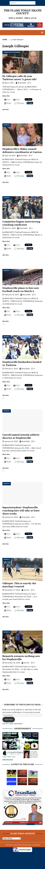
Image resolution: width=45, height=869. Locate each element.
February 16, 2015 (12, 295)
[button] (41, 32)
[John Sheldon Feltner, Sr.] (22, 773)
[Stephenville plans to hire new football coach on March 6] (22, 277)
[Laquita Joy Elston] (22, 781)
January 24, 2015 (11, 441)
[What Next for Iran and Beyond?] (11, 781)
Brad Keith (22, 83)
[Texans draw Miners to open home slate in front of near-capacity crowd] (11, 773)
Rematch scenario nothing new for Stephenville (21, 657)
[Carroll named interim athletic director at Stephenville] (22, 420)
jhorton (26, 590)
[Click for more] (8, 92)
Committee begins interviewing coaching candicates (21, 223)
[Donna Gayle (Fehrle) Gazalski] (33, 781)
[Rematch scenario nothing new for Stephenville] (22, 642)
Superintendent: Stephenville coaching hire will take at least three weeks (20, 510)
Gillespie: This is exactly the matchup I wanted (19, 585)
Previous (5, 807)
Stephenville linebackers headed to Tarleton (21, 363)
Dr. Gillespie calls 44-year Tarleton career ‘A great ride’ (19, 77)
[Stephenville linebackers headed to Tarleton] (22, 347)
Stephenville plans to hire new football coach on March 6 (20, 289)
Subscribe (8, 719)
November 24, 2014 (12, 663)
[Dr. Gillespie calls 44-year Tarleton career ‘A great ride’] (22, 62)
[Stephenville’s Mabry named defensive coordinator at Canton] (22, 134)
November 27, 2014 (12, 590)
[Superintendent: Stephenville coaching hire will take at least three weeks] (22, 493)
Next (39, 807)
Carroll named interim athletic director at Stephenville (20, 436)
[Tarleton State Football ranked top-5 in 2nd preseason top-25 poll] (33, 773)
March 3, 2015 (10, 228)
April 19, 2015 (10, 155)
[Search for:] (22, 3)
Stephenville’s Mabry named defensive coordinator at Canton (22, 150)
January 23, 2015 (11, 517)
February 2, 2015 (11, 369)
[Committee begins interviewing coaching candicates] (22, 207)
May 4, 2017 (9, 83)
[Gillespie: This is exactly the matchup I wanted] (22, 569)
